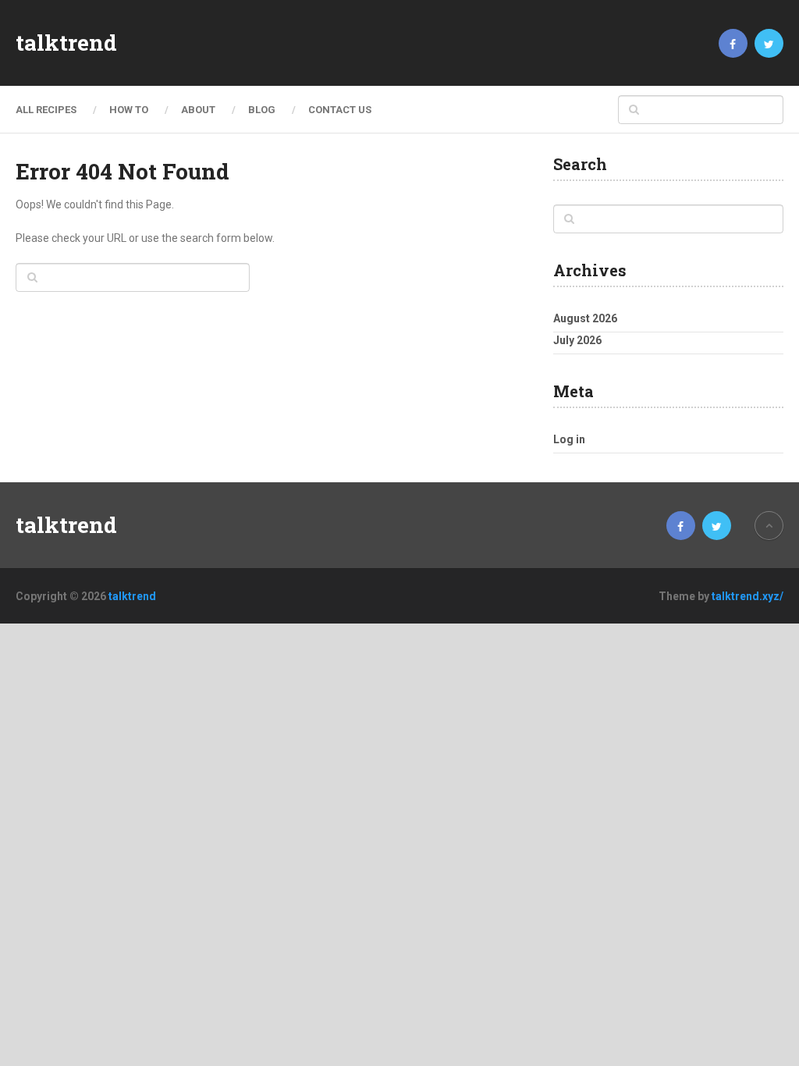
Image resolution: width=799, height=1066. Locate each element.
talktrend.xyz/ (747, 596)
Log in (569, 439)
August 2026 (585, 318)
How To (128, 109)
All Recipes (46, 109)
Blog (261, 109)
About (198, 109)
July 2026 (577, 340)
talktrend (66, 43)
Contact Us (339, 109)
